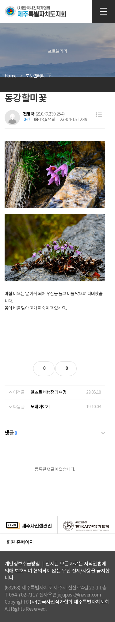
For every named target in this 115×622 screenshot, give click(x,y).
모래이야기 (40, 407)
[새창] (29, 525)
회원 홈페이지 (60, 546)
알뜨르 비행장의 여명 (48, 392)
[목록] (99, 115)
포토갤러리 (34, 76)
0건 (26, 119)
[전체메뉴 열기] (103, 11)
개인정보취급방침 (22, 564)
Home (11, 76)
